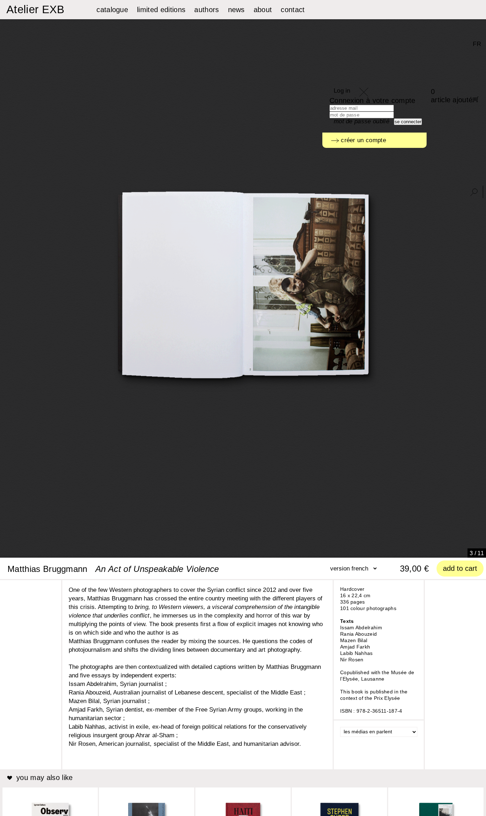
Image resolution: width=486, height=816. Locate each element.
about (263, 10)
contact (293, 10)
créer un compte (362, 140)
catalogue (112, 10)
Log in (342, 91)
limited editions (161, 10)
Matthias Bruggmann (47, 569)
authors (206, 10)
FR (477, 44)
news (236, 10)
